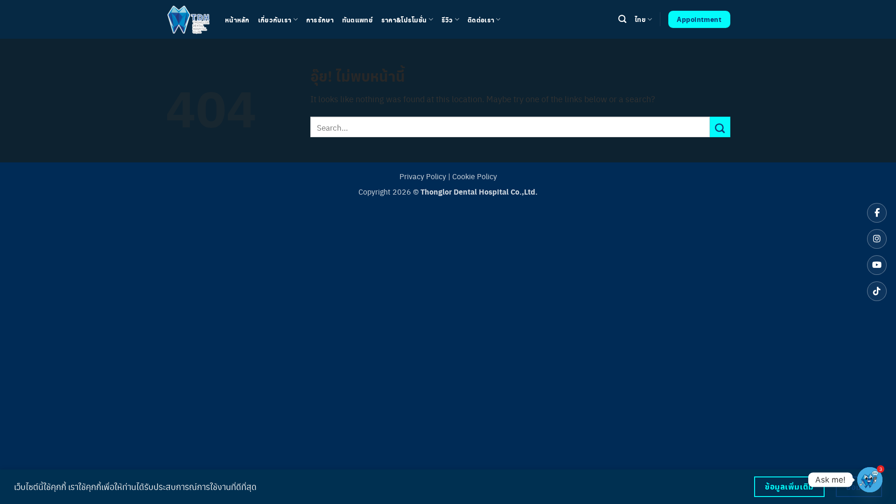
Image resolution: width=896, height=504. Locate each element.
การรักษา (320, 19)
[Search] (622, 19)
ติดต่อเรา (481, 19)
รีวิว (447, 19)
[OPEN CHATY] (869, 479)
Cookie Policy (474, 176)
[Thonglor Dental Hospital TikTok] (877, 291)
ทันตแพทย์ (357, 19)
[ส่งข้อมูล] (720, 127)
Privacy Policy (422, 176)
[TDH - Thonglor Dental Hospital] (188, 19)
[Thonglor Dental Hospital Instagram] (877, 239)
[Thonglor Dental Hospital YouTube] (877, 265)
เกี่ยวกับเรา (275, 19)
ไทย (640, 19)
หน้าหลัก (237, 19)
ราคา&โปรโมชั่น (404, 19)
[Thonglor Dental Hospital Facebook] (877, 213)
